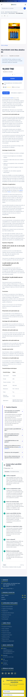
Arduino (9, 191)
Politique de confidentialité (8, 641)
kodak (11, 97)
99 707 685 (11, 657)
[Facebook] (2, 673)
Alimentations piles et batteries (11, 11)
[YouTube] (9, 673)
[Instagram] (5, 673)
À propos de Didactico (7, 626)
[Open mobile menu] (1, 4)
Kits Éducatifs (5, 619)
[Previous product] (2, 16)
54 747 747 (5, 664)
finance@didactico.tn (7, 653)
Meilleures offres (6, 637)
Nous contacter (5, 628)
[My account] (25, 4)
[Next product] (7, 16)
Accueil (2, 11)
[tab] (6, 92)
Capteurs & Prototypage (7, 608)
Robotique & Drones (6, 614)
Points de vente (5, 630)
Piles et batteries (4, 13)
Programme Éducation (7, 634)
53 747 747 (5, 660)
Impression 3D (5, 617)
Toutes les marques (6, 632)
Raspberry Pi (5, 610)
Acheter (12, 78)
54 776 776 (5, 657)
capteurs (21, 190)
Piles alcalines (12, 13)
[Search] (25, 8)
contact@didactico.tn (7, 650)
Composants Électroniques (8, 612)
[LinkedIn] (12, 673)
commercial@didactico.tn (8, 651)
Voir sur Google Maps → (8, 588)
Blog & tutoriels (5, 639)
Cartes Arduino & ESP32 (7, 606)
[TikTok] (15, 673)
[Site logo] (13, 4)
